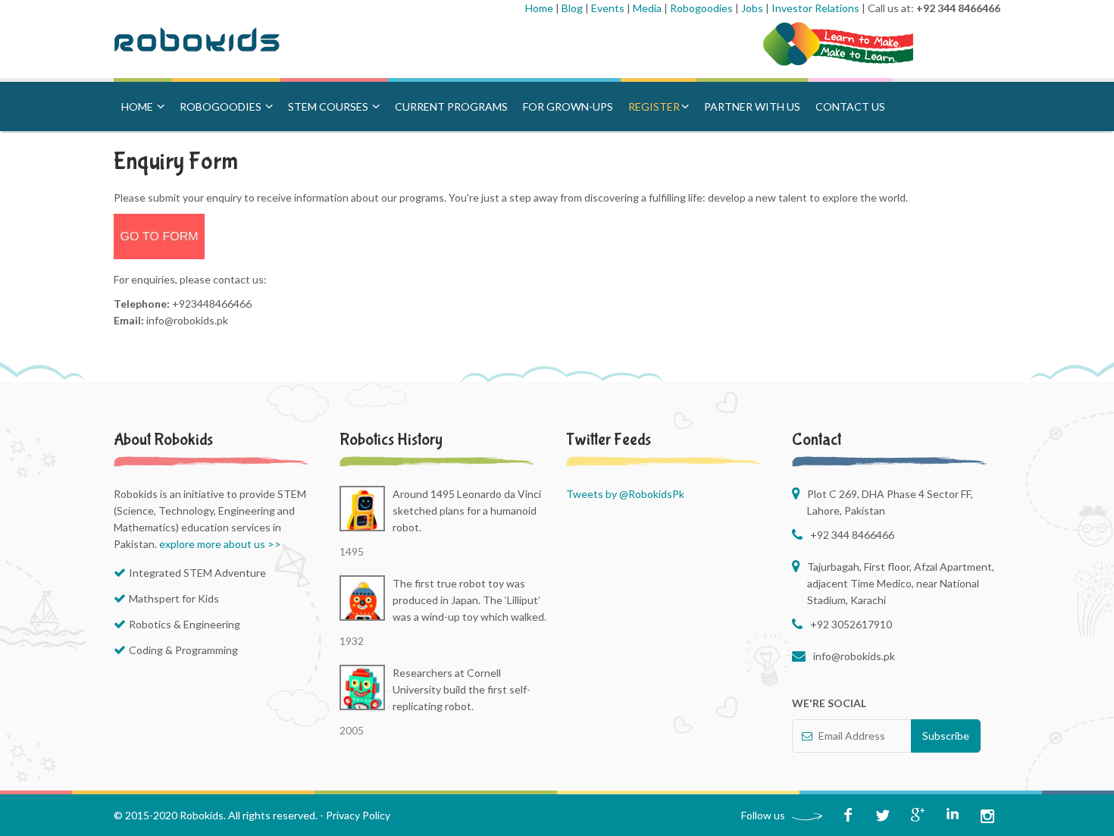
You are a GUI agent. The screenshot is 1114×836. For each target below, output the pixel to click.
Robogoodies (702, 8)
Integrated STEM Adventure (197, 572)
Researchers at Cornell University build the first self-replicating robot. (461, 689)
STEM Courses (329, 106)
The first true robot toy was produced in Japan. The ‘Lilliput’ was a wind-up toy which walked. (469, 600)
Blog (573, 8)
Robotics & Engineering (184, 624)
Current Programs (451, 106)
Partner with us (752, 106)
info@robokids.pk (854, 656)
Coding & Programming (183, 649)
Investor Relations (816, 8)
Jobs (753, 8)
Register (654, 106)
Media (648, 8)
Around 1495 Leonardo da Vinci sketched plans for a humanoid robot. (467, 510)
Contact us (850, 106)
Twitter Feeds (608, 439)
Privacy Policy (358, 815)
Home (540, 8)
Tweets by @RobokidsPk (625, 493)
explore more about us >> (220, 543)
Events (609, 8)
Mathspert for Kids (174, 598)
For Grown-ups (568, 106)
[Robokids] (214, 41)
